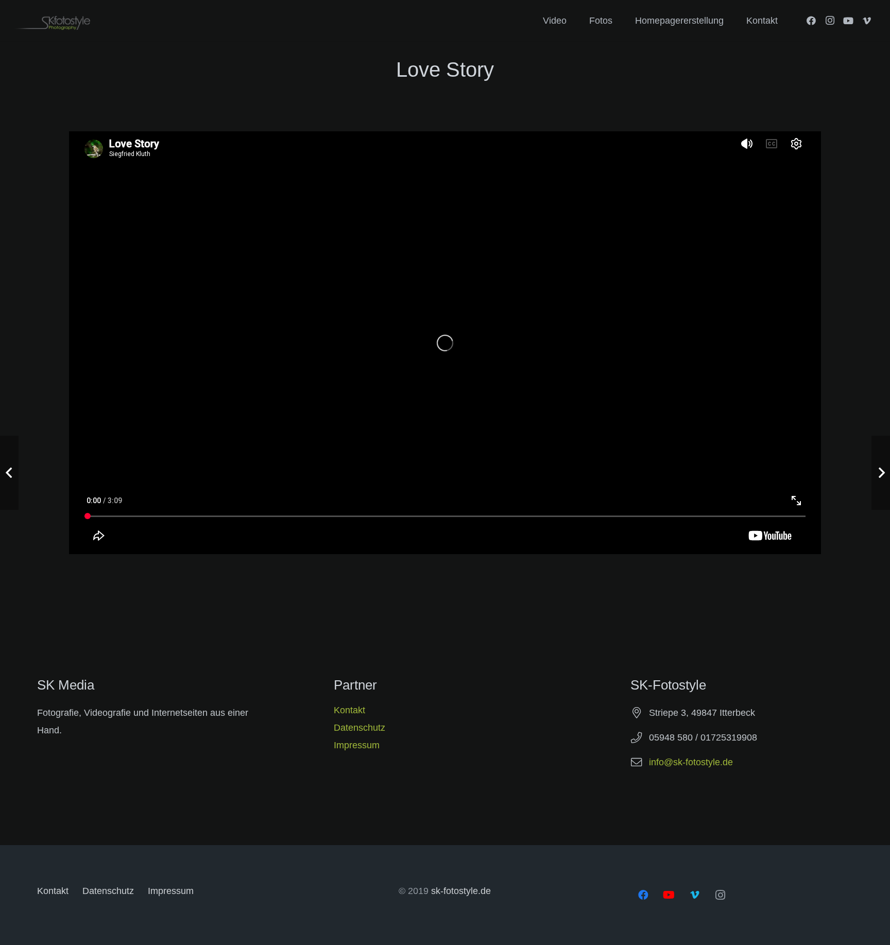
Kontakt (349, 710)
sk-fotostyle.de (461, 891)
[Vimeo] (867, 20)
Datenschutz (359, 728)
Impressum (357, 745)
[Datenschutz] (741, 723)
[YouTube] (848, 20)
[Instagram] (829, 20)
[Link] (52, 21)
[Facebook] (811, 20)
